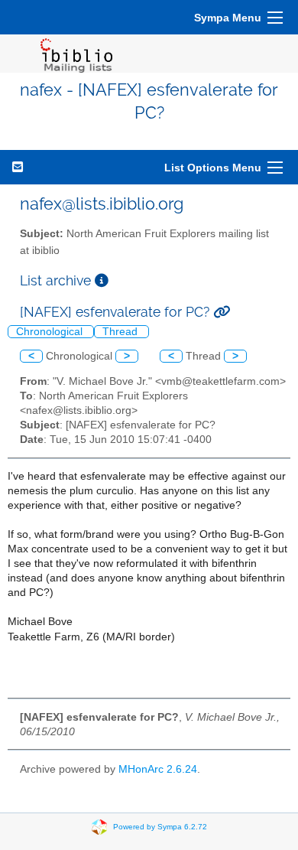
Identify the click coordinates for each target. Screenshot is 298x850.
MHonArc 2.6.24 (157, 769)
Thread (121, 331)
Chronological (51, 331)
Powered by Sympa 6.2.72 (160, 826)
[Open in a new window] (102, 280)
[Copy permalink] (221, 312)
